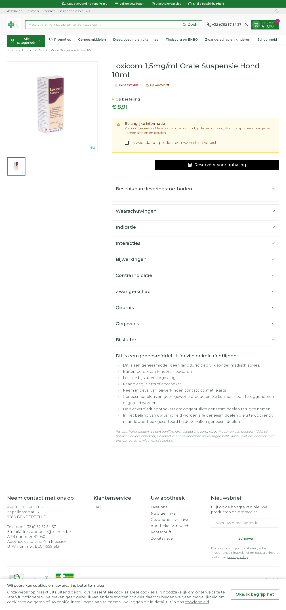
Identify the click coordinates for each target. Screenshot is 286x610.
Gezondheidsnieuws (74, 11)
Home (12, 50)
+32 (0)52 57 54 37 (40, 527)
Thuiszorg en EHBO (182, 40)
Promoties (62, 40)
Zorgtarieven (163, 538)
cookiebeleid (197, 602)
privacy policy (237, 557)
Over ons (159, 507)
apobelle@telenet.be (51, 532)
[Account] (246, 24)
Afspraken (15, 11)
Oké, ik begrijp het (255, 594)
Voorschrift (161, 532)
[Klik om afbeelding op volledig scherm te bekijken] (52, 107)
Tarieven (32, 11)
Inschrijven (244, 538)
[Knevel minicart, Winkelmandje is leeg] (256, 25)
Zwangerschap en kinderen (227, 40)
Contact (48, 11)
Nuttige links (163, 513)
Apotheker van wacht (171, 526)
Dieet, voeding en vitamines (135, 40)
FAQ (97, 507)
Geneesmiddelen (92, 40)
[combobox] (101, 24)
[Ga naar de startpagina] (14, 24)
